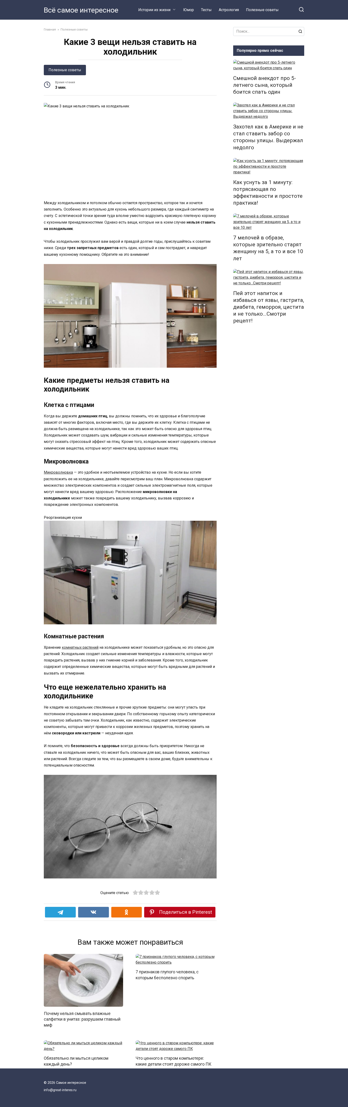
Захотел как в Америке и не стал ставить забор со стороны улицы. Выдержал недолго (268, 136)
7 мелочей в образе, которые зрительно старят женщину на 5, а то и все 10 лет (268, 247)
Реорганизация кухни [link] (63, 517)
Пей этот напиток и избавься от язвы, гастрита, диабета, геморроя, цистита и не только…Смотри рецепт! (268, 307)
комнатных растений (80, 647)
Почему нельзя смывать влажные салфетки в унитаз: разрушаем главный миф (82, 1019)
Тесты (206, 10)
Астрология (229, 10)
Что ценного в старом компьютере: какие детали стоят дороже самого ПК (173, 1061)
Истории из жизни (154, 10)
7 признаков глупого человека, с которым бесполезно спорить (167, 975)
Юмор (188, 10)
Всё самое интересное (81, 10)
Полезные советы (262, 10)
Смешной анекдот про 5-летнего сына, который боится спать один (264, 85)
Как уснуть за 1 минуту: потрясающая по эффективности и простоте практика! (268, 192)
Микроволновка (58, 472)
